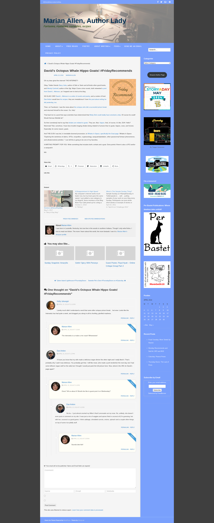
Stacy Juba (63, 85)
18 (145, 316)
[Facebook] (157, 2)
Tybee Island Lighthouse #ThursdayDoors (71, 280)
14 (156, 313)
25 (145, 319)
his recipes (64, 99)
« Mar (146, 325)
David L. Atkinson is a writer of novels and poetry (73, 96)
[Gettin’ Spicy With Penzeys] (90, 259)
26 (148, 319)
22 (160, 316)
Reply (132, 318)
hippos (102, 123)
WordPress (67, 520)
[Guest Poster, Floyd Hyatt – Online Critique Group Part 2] (120, 259)
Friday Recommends (70, 219)
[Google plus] (165, 2)
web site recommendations (95, 219)
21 (156, 316)
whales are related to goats (78, 123)
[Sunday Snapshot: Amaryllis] (59, 259)
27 (152, 319)
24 (168, 316)
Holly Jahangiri (63, 301)
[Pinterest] (170, 2)
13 (152, 313)
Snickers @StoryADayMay (53, 208)
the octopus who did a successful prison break (90, 107)
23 (164, 316)
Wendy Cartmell (52, 88)
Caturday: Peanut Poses (157, 356)
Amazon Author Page (157, 75)
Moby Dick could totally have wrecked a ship (105, 115)
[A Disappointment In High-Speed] (90, 199)
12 (148, 313)
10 (168, 310)
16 (164, 313)
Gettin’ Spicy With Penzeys (86, 263)
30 (164, 319)
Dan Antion (48, 99)
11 (144, 313)
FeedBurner (162, 393)
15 (160, 313)
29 (160, 319)
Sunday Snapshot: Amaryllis (56, 263)
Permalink (125, 318)
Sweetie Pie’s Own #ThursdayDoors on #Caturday (105, 280)
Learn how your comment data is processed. (87, 510)
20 (152, 316)
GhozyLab (81, 520)
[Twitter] (161, 2)
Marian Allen (71, 75)
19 (148, 316)
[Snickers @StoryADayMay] (58, 198)
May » (151, 325)
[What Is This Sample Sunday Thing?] (121, 199)
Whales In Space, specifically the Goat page (103, 133)
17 (168, 313)
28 (156, 319)
